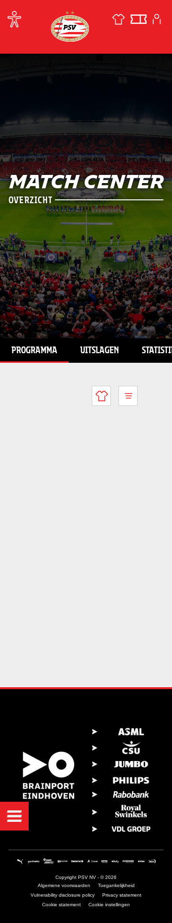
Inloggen (156, 19)
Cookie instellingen (109, 904)
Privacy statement (121, 895)
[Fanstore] (118, 19)
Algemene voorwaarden (64, 885)
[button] (14, 816)
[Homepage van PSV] (70, 26)
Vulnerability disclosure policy (63, 895)
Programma (34, 350)
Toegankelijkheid (116, 885)
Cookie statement (61, 904)
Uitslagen (99, 350)
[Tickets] (138, 19)
